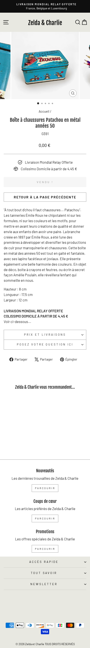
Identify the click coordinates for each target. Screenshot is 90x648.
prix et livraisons (45, 334)
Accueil (44, 111)
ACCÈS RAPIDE (44, 562)
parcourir (45, 488)
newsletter (44, 584)
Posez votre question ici (45, 344)
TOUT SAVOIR (44, 573)
